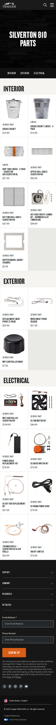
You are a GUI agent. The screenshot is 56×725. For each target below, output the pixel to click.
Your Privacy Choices (17, 720)
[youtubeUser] (26, 686)
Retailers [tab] (6, 604)
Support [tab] (6, 572)
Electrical (39, 73)
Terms (9, 677)
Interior (11, 73)
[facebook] (10, 686)
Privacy (18, 677)
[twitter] (4, 686)
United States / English (18, 701)
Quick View (14, 125)
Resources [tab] (7, 593)
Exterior (25, 73)
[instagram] (15, 686)
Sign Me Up (14, 652)
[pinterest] (21, 686)
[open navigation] (52, 5)
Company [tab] (6, 583)
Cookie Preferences (12, 716)
